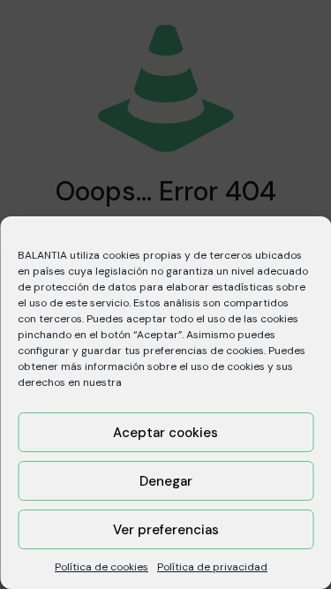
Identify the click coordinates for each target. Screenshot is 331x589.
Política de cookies (101, 567)
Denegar (165, 481)
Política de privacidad (212, 567)
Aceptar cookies (165, 433)
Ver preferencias (166, 530)
